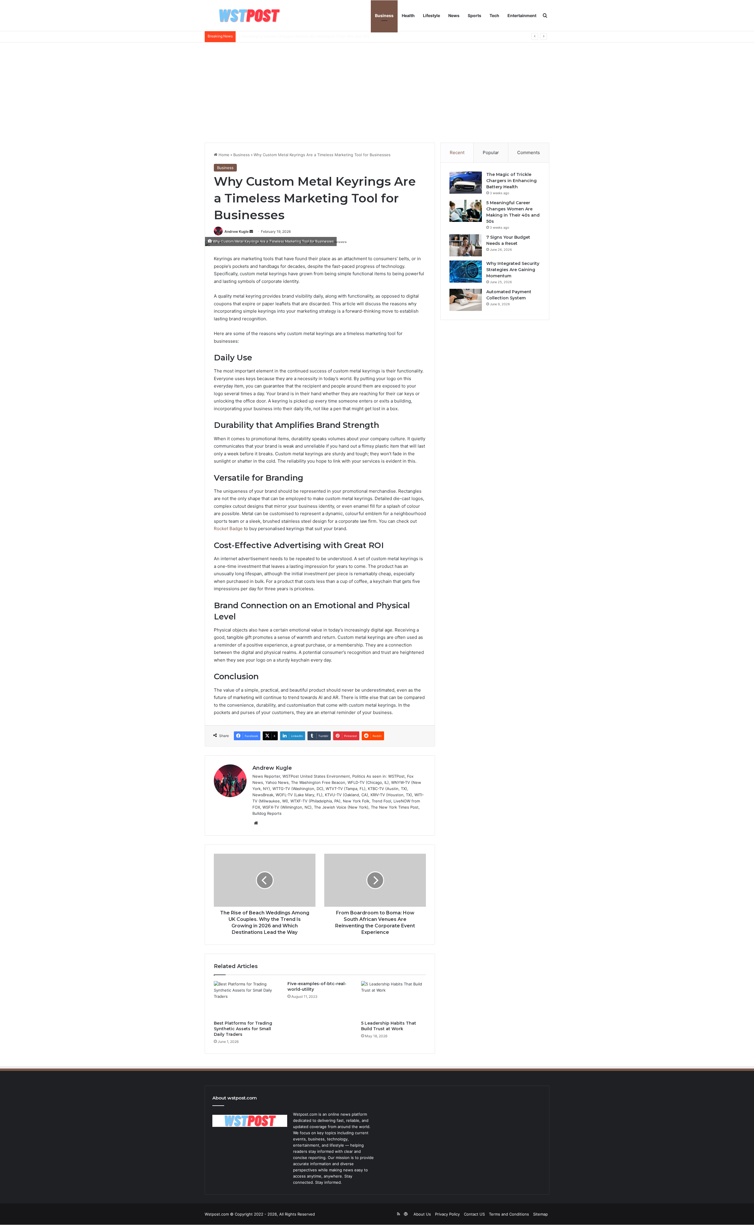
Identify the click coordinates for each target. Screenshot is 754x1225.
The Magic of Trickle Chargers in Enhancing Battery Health (511, 180)
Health (408, 15)
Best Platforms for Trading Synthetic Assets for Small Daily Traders (243, 1028)
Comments (528, 152)
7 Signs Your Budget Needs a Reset (272, 36)
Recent (457, 152)
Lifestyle (431, 15)
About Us (422, 1214)
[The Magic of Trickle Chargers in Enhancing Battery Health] (465, 183)
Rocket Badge (228, 528)
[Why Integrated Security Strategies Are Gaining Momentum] (465, 272)
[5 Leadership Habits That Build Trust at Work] (393, 999)
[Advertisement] (377, 92)
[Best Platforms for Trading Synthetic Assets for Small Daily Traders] (246, 999)
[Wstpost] (249, 16)
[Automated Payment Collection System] (465, 300)
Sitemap (540, 1214)
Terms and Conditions (509, 1214)
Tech (494, 15)
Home (223, 154)
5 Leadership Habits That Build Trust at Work (388, 1025)
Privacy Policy (447, 1214)
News (453, 15)
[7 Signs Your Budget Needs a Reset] (465, 245)
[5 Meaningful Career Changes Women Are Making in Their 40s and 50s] (465, 211)
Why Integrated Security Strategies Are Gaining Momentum (512, 269)
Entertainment (521, 15)
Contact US (474, 1214)
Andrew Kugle (236, 231)
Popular (491, 152)
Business (384, 15)
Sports (474, 15)
